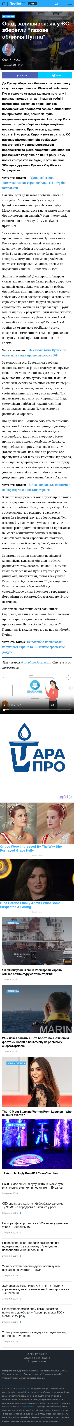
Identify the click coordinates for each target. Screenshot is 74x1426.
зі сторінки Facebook (34, 662)
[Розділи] (70, 1)
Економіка (8, 16)
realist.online (28, 1406)
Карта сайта (8, 1385)
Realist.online (22, 1388)
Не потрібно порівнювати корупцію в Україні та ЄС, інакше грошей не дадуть (33, 647)
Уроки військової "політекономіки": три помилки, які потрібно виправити (34, 183)
